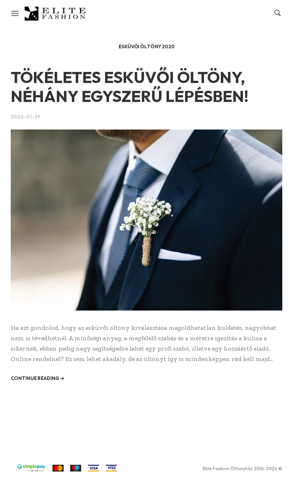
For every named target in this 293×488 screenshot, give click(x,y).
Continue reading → (37, 378)
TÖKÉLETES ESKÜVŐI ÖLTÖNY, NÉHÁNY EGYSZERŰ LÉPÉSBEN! (129, 87)
